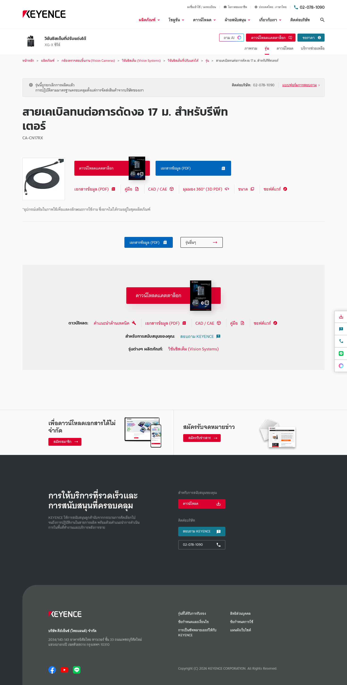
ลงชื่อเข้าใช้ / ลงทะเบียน (201, 7)
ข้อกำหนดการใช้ (241, 622)
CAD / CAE (157, 189)
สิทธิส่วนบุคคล (240, 613)
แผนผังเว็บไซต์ (240, 630)
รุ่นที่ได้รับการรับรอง (192, 613)
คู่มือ (128, 189)
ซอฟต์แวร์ (272, 189)
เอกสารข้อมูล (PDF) (91, 189)
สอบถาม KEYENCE (197, 336)
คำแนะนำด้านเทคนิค (111, 323)
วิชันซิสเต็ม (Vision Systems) (193, 349)
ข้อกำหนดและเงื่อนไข (193, 622)
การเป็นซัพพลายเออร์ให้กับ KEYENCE (197, 633)
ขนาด (243, 189)
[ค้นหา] (322, 20)
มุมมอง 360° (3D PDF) (202, 189)
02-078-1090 (312, 7)
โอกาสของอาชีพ (237, 7)
